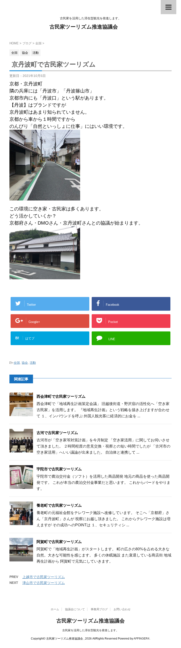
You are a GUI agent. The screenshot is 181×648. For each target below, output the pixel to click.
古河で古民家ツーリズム (57, 433)
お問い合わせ (122, 609)
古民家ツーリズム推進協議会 (83, 27)
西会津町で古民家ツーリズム (61, 396)
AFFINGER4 (141, 638)
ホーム (55, 609)
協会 (25, 362)
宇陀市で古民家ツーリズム (59, 469)
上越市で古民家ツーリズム (43, 577)
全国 (17, 362)
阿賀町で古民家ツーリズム (59, 541)
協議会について (75, 609)
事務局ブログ (99, 609)
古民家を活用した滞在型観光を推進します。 (90, 630)
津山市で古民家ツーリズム (43, 583)
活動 (33, 362)
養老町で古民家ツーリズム (59, 505)
